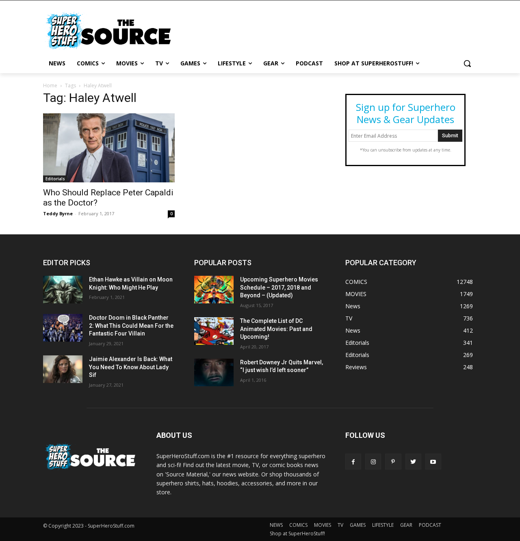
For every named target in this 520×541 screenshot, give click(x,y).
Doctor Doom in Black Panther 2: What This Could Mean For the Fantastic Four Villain (131, 325)
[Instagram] (373, 462)
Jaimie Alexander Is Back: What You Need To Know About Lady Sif (130, 367)
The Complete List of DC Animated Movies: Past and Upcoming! (276, 329)
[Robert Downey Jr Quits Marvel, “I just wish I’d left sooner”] (214, 372)
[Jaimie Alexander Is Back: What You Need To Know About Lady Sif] (62, 369)
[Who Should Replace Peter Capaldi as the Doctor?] (109, 147)
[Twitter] (413, 462)
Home (50, 85)
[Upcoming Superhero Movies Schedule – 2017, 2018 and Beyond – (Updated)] (214, 289)
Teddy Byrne (58, 213)
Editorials (55, 179)
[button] (467, 63)
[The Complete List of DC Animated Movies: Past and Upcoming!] (214, 331)
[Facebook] (353, 462)
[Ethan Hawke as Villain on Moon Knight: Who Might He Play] (62, 289)
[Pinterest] (393, 462)
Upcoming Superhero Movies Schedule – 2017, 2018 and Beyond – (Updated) (279, 287)
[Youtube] (433, 462)
